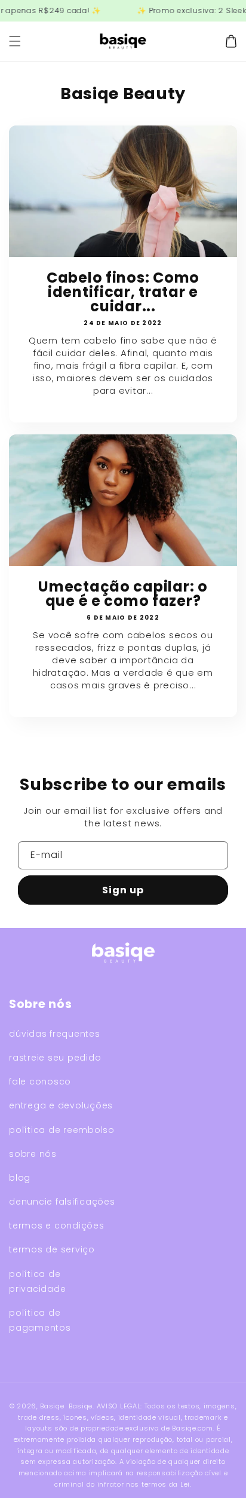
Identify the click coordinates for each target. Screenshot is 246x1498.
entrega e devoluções (61, 1105)
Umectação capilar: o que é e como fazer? (122, 594)
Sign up (123, 890)
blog (19, 1178)
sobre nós (33, 1154)
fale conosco (40, 1081)
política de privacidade (37, 1281)
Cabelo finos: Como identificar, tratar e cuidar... (123, 292)
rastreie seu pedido (55, 1058)
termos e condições (56, 1226)
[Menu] (15, 41)
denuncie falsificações (62, 1202)
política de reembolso (62, 1130)
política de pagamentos (40, 1320)
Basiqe (52, 1406)
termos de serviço (52, 1249)
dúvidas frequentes (54, 1034)
